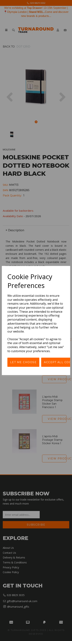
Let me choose (23, 362)
